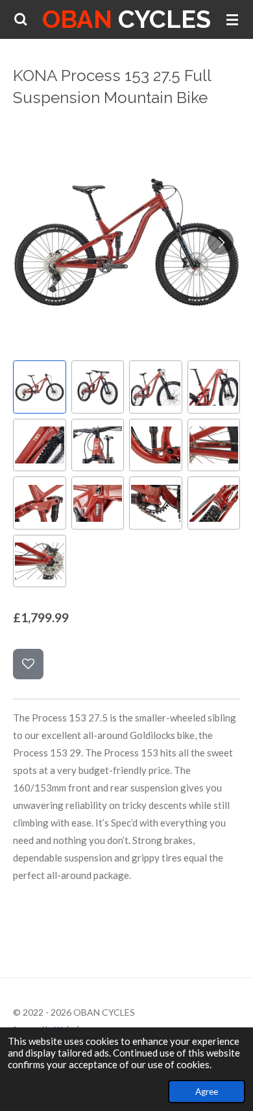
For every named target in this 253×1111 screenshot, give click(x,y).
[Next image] (221, 242)
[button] (39, 387)
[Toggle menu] (232, 19)
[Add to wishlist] (28, 664)
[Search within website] (20, 19)
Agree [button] (206, 1091)
